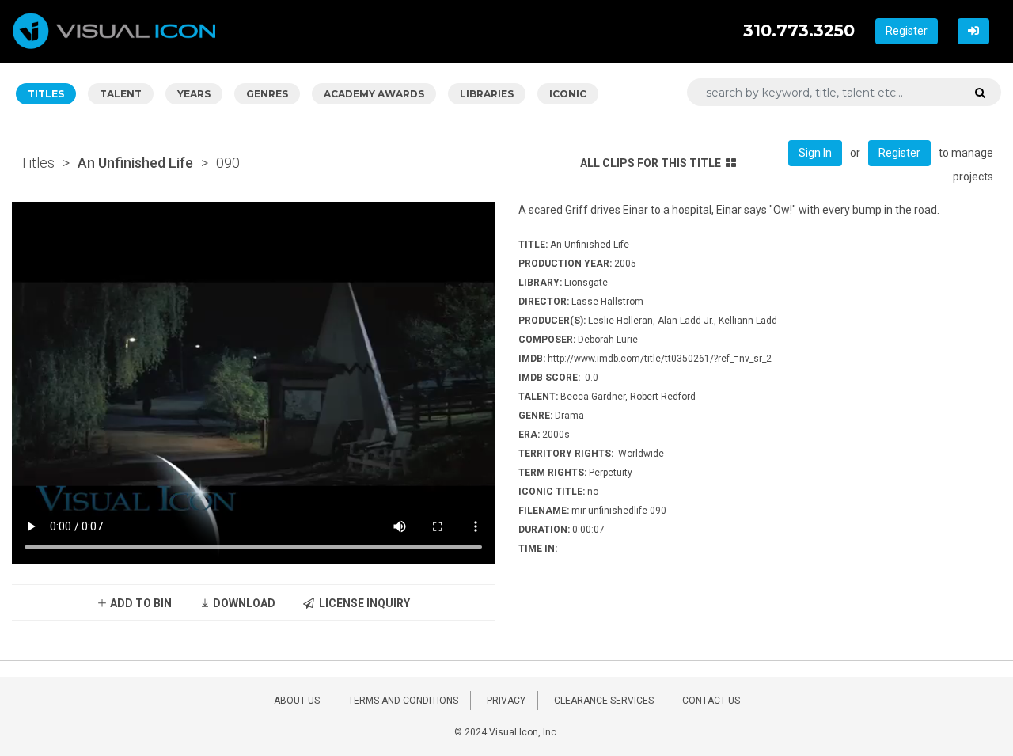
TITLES (46, 94)
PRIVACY (506, 700)
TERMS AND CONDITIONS (403, 700)
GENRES (267, 94)
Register (907, 31)
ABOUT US (297, 700)
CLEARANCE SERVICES (604, 700)
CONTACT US (711, 700)
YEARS (194, 94)
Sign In (815, 152)
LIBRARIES (487, 94)
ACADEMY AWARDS (374, 94)
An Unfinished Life (135, 162)
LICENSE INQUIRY (362, 603)
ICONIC (567, 94)
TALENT (121, 94)
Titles (37, 162)
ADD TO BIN (140, 603)
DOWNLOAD (243, 603)
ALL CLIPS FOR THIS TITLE (650, 163)
